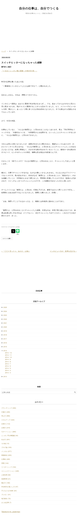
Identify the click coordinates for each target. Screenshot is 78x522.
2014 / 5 (8, 368)
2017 (5, 339)
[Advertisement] (39, 33)
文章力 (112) (5, 424)
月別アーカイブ (39, 301)
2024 (5, 311)
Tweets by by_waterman (10, 511)
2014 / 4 (8, 370)
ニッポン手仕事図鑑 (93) (9, 435)
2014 (5, 350)
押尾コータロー (28, 95)
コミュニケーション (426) (10, 471)
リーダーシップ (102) (8, 467)
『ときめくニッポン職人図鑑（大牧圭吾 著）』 (19, 71)
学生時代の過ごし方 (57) (9, 487)
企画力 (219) (5, 428)
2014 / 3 (8, 372)
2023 (5, 315)
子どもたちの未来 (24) (9, 490)
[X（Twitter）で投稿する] (13, 231)
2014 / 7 (8, 364)
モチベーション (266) (8, 431)
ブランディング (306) (8, 408)
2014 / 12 (8, 353)
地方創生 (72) (6, 498)
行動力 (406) (5, 412)
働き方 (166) (5, 483)
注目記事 (39, 291)
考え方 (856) (5, 416)
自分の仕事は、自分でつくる (39, 8)
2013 (5, 376)
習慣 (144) (5, 463)
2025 (5, 307)
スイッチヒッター (15, 181)
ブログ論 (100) (6, 447)
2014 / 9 (8, 359)
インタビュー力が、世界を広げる (63, 251)
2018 (5, 335)
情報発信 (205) (6, 455)
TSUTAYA (68, 129)
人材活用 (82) (6, 475)
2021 (5, 323)
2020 (5, 327)
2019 (5, 331)
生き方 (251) (5, 439)
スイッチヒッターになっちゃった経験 (21, 62)
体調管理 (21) (6, 479)
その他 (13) (5, 443)
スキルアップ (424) (8, 420)
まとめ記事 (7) (6, 502)
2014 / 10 (8, 357)
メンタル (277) (6, 451)
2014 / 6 (8, 366)
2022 (5, 319)
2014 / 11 (8, 355)
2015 (5, 346)
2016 (5, 343)
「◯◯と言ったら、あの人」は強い (15, 251)
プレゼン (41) (6, 494)
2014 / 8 (8, 361)
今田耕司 (31, 132)
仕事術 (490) (5, 459)
